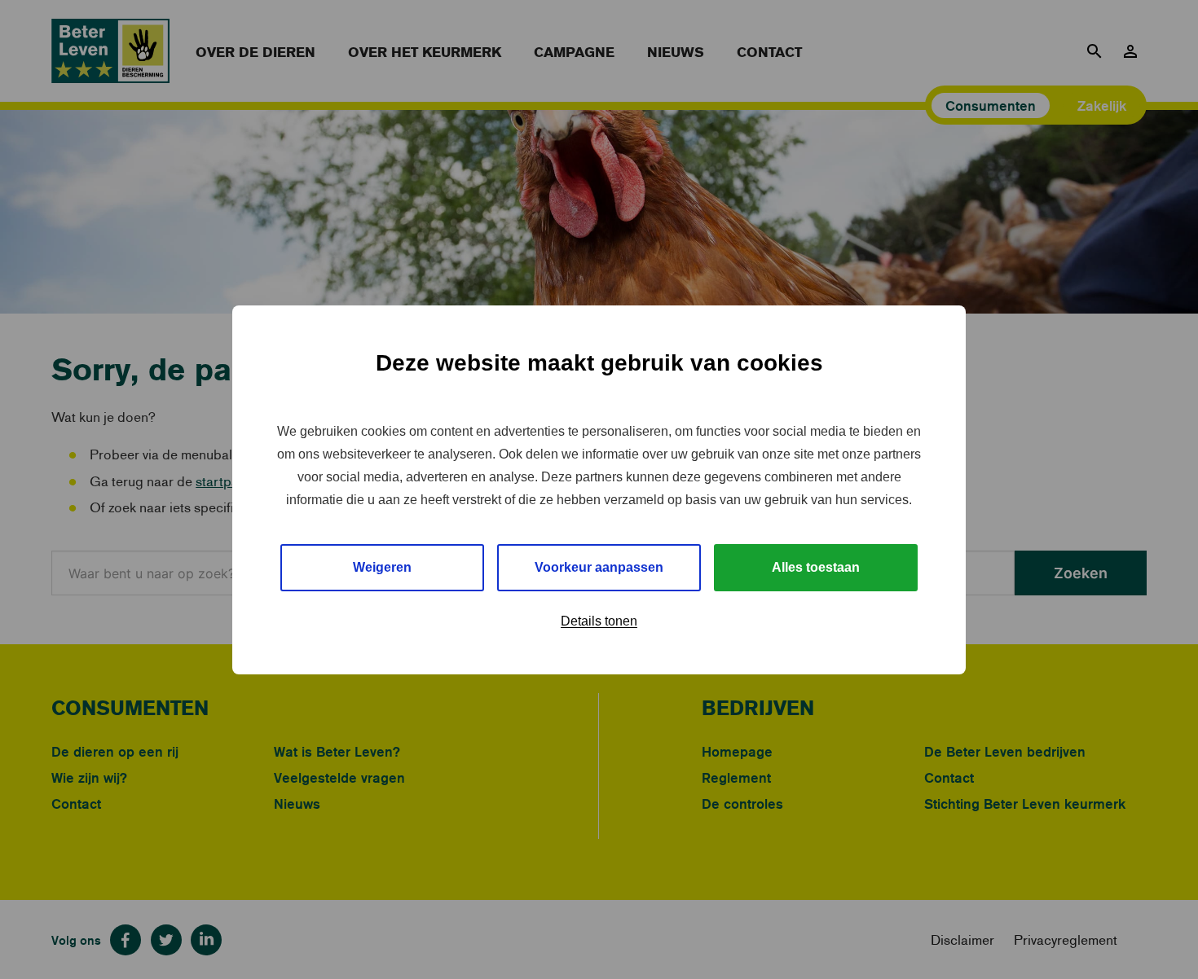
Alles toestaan (816, 567)
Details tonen (599, 621)
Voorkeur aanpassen (599, 567)
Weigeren (382, 567)
